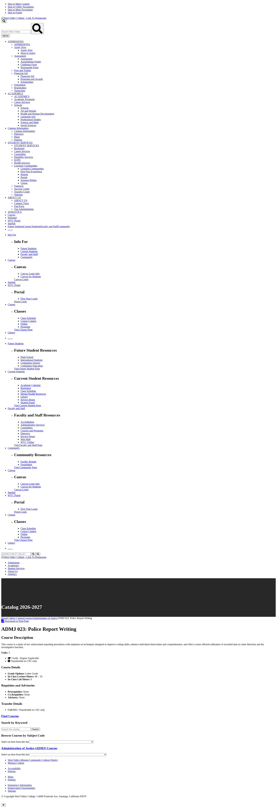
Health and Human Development (37, 113)
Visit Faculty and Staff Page (28, 445)
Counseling (20, 154)
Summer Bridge (29, 180)
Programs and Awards (32, 79)
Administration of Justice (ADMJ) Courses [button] (29, 748)
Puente (24, 177)
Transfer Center (22, 191)
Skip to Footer (15, 12)
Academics (13, 565)
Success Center (21, 189)
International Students (31, 360)
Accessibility (14, 768)
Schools (18, 105)
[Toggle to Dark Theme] (11, 230)
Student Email (28, 402)
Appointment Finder (31, 61)
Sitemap (12, 791)
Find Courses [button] (10, 716)
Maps (17, 136)
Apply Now (20, 47)
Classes (11, 304)
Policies (12, 771)
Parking (18, 139)
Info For (12, 234)
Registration (20, 87)
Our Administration (24, 209)
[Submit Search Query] (37, 28)
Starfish (11, 223)
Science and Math (30, 122)
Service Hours (28, 399)
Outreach (18, 186)
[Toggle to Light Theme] (9, 230)
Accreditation (27, 422)
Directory (19, 134)
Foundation (26, 464)
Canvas (11, 215)
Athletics (12, 574)
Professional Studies (31, 119)
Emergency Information (20, 785)
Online (24, 324)
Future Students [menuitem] (16, 226)
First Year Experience (31, 171)
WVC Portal (14, 220)
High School (27, 357)
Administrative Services (33, 425)
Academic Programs (24, 99)
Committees (27, 427)
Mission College (16, 763)
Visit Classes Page (23, 329)
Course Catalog (28, 321)
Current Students (29, 251)
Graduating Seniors (30, 363)
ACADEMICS (15, 93)
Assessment (20, 56)
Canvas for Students (31, 276)
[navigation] (138, 8)
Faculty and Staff (29, 254)
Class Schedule (28, 318)
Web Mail (25, 439)
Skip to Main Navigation (20, 9)
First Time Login (29, 298)
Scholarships (27, 82)
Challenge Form (29, 64)
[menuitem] (142, 66)
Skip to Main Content (18, 4)
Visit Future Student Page (27, 368)
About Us (13, 571)
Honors (24, 174)
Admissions (14, 562)
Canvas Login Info (30, 273)
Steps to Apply (28, 53)
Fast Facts (19, 206)
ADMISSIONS (16, 41)
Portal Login (20, 301)
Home (4, 618)
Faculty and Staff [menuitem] (49, 226)
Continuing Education (32, 365)
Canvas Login (21, 279)
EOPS (17, 160)
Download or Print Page (16, 621)
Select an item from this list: (15, 741)
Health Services (22, 163)
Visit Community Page (25, 467)
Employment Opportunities (21, 788)
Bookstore (19, 148)
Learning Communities (25, 165)
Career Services (22, 102)
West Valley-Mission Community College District (33, 760)
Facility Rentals (28, 461)
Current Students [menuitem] (32, 226)
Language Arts (28, 116)
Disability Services (23, 157)
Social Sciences (28, 125)
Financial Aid (21, 73)
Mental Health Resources (33, 394)
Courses (28, 618)
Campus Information (18, 128)
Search (35, 729)
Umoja (24, 183)
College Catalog (16, 618)
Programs (25, 326)
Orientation (19, 84)
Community (27, 257)
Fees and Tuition (22, 70)
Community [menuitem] (64, 226)
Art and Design (28, 110)
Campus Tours (21, 203)
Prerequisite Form (29, 67)
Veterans (18, 194)
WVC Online (27, 442)
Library (11, 332)
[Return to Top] (3, 805)
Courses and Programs (32, 430)
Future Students (28, 248)
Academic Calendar (31, 385)
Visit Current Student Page (27, 405)
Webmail (12, 217)
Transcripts (19, 90)
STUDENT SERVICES (20, 142)
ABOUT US (14, 197)
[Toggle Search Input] (4, 21)
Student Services (16, 568)
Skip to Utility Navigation (21, 6)
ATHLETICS (15, 212)
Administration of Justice (44, 618)
